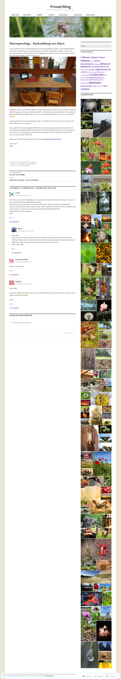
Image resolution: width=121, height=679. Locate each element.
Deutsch (106, 67)
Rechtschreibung (85, 83)
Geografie (102, 72)
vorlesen (85, 89)
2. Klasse (93, 57)
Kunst (87, 78)
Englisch (93, 70)
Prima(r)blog (60, 7)
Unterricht (26, 15)
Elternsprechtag (25, 165)
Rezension (95, 82)
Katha (33, 162)
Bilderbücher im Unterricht (92, 67)
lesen (103, 78)
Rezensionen (63, 15)
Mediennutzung (95, 80)
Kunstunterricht (95, 78)
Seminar (51, 15)
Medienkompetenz (85, 79)
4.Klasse (85, 60)
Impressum (78, 15)
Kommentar (68, 333)
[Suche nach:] (96, 46)
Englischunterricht (103, 69)
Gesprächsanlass (85, 75)
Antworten (15, 222)
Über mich (15, 15)
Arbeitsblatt (97, 64)
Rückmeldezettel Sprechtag (51, 139)
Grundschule (21, 163)
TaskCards (100, 86)
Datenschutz (90, 15)
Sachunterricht (86, 86)
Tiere (105, 86)
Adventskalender (87, 64)
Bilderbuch (105, 64)
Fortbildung (92, 72)
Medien (39, 15)
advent (97, 61)
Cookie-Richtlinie (49, 676)
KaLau (20, 229)
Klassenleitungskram (31, 163)
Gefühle (98, 72)
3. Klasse (101, 57)
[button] (91, 106)
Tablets (94, 86)
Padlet (101, 79)
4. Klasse (92, 61)
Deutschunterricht (85, 69)
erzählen (83, 72)
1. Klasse (85, 57)
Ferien (88, 72)
